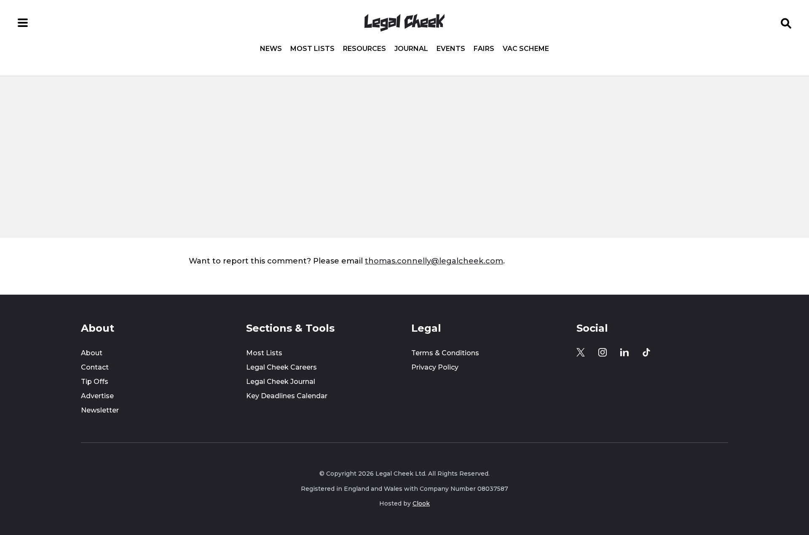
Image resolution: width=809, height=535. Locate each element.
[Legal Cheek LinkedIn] (624, 352)
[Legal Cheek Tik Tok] (646, 352)
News (271, 48)
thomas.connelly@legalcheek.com (434, 261)
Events (451, 48)
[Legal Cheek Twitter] (580, 352)
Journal (411, 48)
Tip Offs (94, 382)
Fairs (484, 48)
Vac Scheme (526, 48)
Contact (95, 367)
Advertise (97, 396)
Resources (364, 48)
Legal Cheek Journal (280, 382)
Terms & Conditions (445, 353)
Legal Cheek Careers (281, 367)
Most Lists (312, 48)
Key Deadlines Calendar (286, 396)
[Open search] (786, 22)
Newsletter (100, 410)
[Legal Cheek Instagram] (602, 352)
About (91, 353)
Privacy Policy (434, 367)
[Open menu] (22, 22)
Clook (421, 503)
